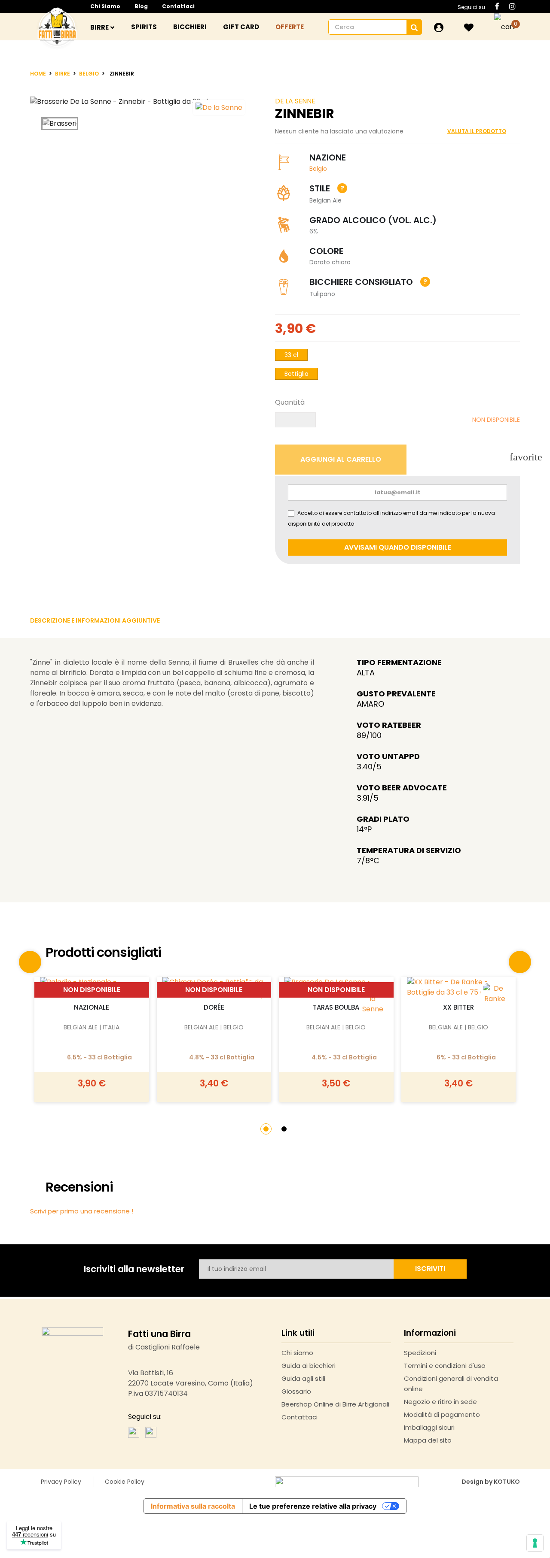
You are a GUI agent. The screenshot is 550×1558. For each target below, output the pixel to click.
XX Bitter (458, 1007)
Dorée (214, 1007)
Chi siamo (105, 6)
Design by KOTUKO (490, 1481)
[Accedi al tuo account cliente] (438, 27)
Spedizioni (420, 1352)
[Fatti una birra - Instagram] (150, 1431)
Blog (141, 6)
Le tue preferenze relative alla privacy (312, 1506)
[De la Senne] (373, 998)
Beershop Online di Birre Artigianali (335, 1404)
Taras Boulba (336, 1007)
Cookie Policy (124, 1481)
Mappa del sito (428, 1440)
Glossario (296, 1391)
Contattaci (178, 6)
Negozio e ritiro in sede (440, 1401)
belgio (318, 168)
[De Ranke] (495, 993)
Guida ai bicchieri (308, 1365)
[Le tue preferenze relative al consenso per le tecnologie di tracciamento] (535, 1543)
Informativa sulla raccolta (193, 1506)
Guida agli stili (303, 1378)
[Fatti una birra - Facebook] (133, 1431)
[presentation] (30, 962)
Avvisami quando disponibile (397, 547)
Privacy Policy (61, 1481)
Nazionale (91, 1007)
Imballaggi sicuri (429, 1427)
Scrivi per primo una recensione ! (81, 1211)
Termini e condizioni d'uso (445, 1365)
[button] (266, 1128)
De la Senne (295, 101)
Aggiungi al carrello (91, 974)
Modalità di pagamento (442, 1414)
